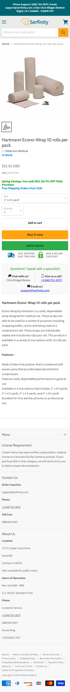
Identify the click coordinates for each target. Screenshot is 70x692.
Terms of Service (51, 654)
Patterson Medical (16, 151)
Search (5, 654)
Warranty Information (51, 658)
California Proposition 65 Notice (18, 670)
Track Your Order (23, 666)
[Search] (63, 32)
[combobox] (30, 32)
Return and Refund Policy (25, 654)
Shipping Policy (27, 658)
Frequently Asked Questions (15, 662)
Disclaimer (38, 662)
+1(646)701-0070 (11, 507)
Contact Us (41, 666)
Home (5, 44)
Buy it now (35, 234)
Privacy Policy (9, 658)
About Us (6, 666)
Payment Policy (55, 662)
